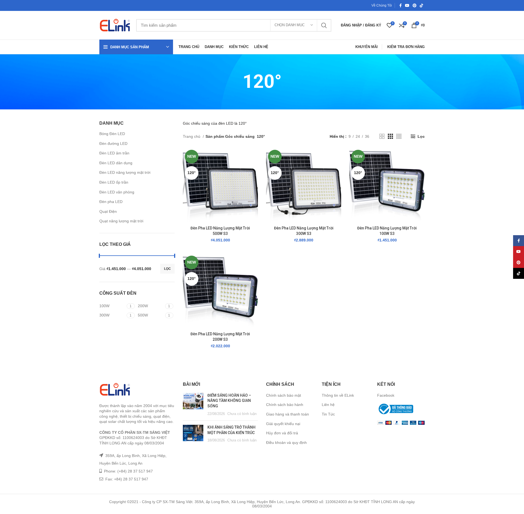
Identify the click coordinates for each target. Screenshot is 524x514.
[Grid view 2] (382, 136)
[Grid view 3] (390, 136)
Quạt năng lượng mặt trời (121, 221)
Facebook (385, 395)
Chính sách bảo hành (284, 404)
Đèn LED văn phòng (116, 192)
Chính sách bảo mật (283, 395)
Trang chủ (192, 136)
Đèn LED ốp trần (113, 182)
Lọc (167, 269)
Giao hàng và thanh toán (287, 414)
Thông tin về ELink (338, 395)
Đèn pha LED (111, 201)
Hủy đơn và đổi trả (282, 433)
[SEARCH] (324, 25)
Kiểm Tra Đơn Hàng (406, 47)
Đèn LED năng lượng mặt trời (124, 172)
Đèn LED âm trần (114, 153)
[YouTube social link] (407, 5)
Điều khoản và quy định (286, 442)
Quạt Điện (108, 211)
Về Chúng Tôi (381, 5)
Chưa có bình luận (242, 414)
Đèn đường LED (113, 143)
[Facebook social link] (400, 5)
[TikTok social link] (421, 5)
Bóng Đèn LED (112, 134)
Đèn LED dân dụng (115, 163)
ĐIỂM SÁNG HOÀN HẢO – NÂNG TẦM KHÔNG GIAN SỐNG (229, 400)
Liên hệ (328, 404)
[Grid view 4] (398, 136)
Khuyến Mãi (366, 47)
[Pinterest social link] (414, 5)
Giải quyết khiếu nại (283, 424)
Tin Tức (328, 414)
